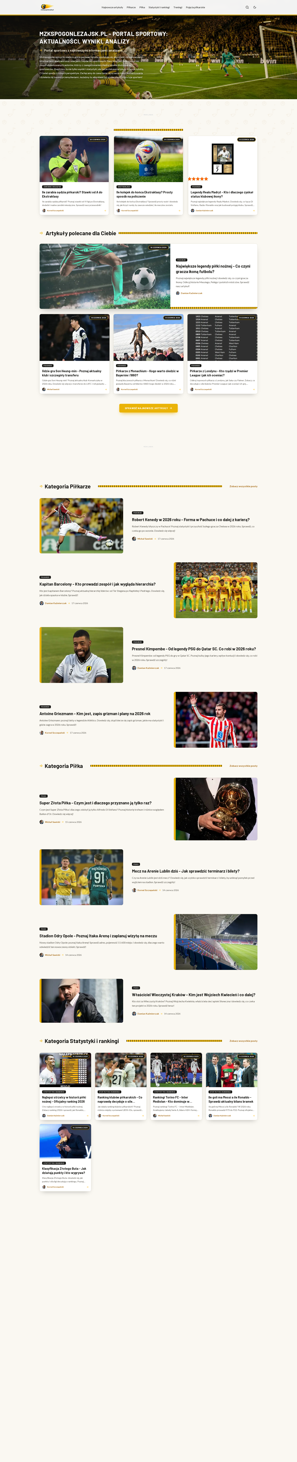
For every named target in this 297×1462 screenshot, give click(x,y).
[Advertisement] (148, 114)
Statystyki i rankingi (159, 7)
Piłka (142, 7)
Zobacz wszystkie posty (244, 486)
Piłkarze (131, 7)
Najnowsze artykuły (112, 7)
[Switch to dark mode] (255, 7)
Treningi (177, 7)
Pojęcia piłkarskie (195, 7)
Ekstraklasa (124, 187)
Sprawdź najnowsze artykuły (146, 408)
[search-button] (247, 7)
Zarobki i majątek (52, 187)
